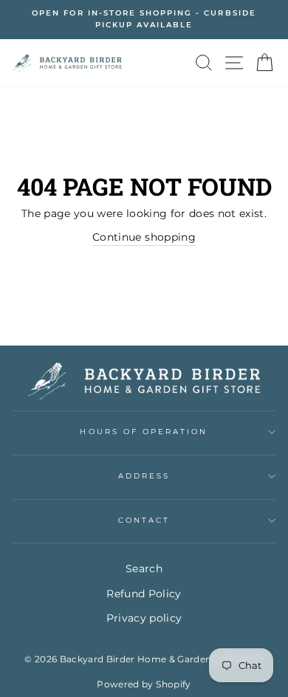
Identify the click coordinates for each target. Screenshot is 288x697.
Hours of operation (144, 431)
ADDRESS (144, 476)
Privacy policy (144, 618)
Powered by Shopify (144, 684)
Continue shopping (144, 237)
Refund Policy (143, 594)
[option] (144, 19)
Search (144, 568)
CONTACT (144, 520)
